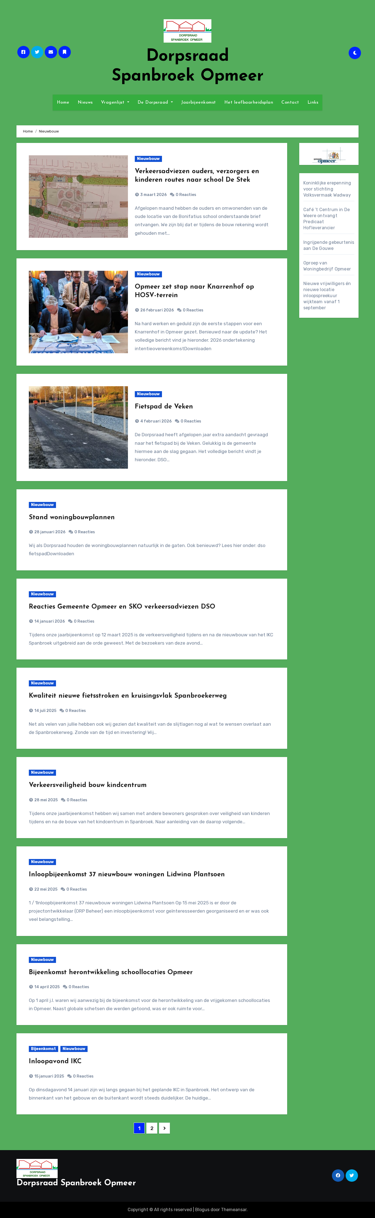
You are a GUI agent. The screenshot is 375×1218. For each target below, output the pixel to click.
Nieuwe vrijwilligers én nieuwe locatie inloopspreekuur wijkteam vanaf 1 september (327, 295)
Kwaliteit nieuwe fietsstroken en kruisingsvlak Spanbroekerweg (128, 696)
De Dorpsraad (154, 102)
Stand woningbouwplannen (72, 517)
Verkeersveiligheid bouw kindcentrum (88, 785)
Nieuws (85, 102)
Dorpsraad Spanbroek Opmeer (76, 1183)
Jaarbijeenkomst (198, 102)
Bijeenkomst (43, 1048)
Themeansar (234, 1209)
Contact (290, 102)
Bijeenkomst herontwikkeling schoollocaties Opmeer (111, 972)
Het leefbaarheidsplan (248, 102)
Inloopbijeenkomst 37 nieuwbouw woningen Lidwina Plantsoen (127, 874)
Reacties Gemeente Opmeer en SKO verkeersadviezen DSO (122, 607)
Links (312, 102)
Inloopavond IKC (55, 1061)
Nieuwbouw (148, 158)
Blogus (202, 1209)
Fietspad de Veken (164, 407)
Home (63, 102)
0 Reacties (186, 194)
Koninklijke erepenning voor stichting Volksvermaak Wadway (327, 189)
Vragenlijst (113, 102)
